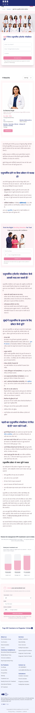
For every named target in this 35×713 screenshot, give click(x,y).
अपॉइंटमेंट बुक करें (8, 130)
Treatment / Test (8, 595)
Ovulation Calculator (23, 676)
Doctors (9, 9)
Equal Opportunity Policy (7, 660)
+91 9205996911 (23, 667)
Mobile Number (7, 607)
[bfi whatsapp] (7, 704)
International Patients (6, 684)
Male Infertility (22, 642)
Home (3, 9)
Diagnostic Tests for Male (25, 653)
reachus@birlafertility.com (25, 670)
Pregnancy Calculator (24, 681)
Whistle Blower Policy (6, 655)
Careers (3, 647)
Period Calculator (23, 678)
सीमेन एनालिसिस (8, 434)
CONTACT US (17, 258)
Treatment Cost (4, 678)
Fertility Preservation (23, 647)
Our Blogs (3, 667)
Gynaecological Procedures (25, 650)
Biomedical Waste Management (8, 652)
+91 (5, 254)
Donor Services (22, 645)
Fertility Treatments (23, 639)
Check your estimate (18, 613)
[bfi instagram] (3, 3)
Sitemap (3, 675)
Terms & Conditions (6, 658)
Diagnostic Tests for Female (25, 656)
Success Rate (4, 670)
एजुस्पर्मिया (9, 210)
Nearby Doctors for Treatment (8, 681)
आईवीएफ (29, 381)
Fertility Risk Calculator (24, 684)
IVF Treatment (4, 687)
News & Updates (5, 645)
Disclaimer (19, 711)
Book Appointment (17, 58)
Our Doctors (4, 642)
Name (5, 601)
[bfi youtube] (5, 3)
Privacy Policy (11, 711)
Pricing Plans (4, 673)
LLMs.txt (24, 711)
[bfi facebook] (7, 3)
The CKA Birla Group (6, 639)
